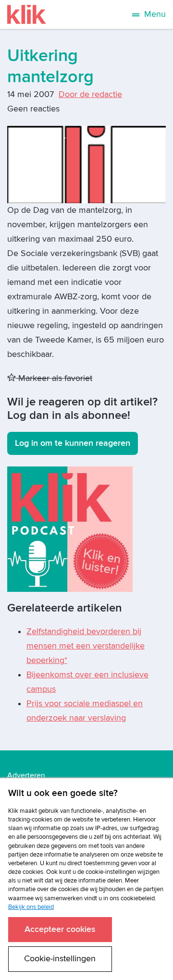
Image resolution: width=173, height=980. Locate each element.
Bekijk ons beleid (31, 907)
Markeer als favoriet (54, 378)
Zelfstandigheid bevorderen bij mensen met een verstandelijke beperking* (85, 645)
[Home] (26, 14)
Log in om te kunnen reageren (72, 443)
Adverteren (26, 775)
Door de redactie (90, 94)
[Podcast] (70, 529)
